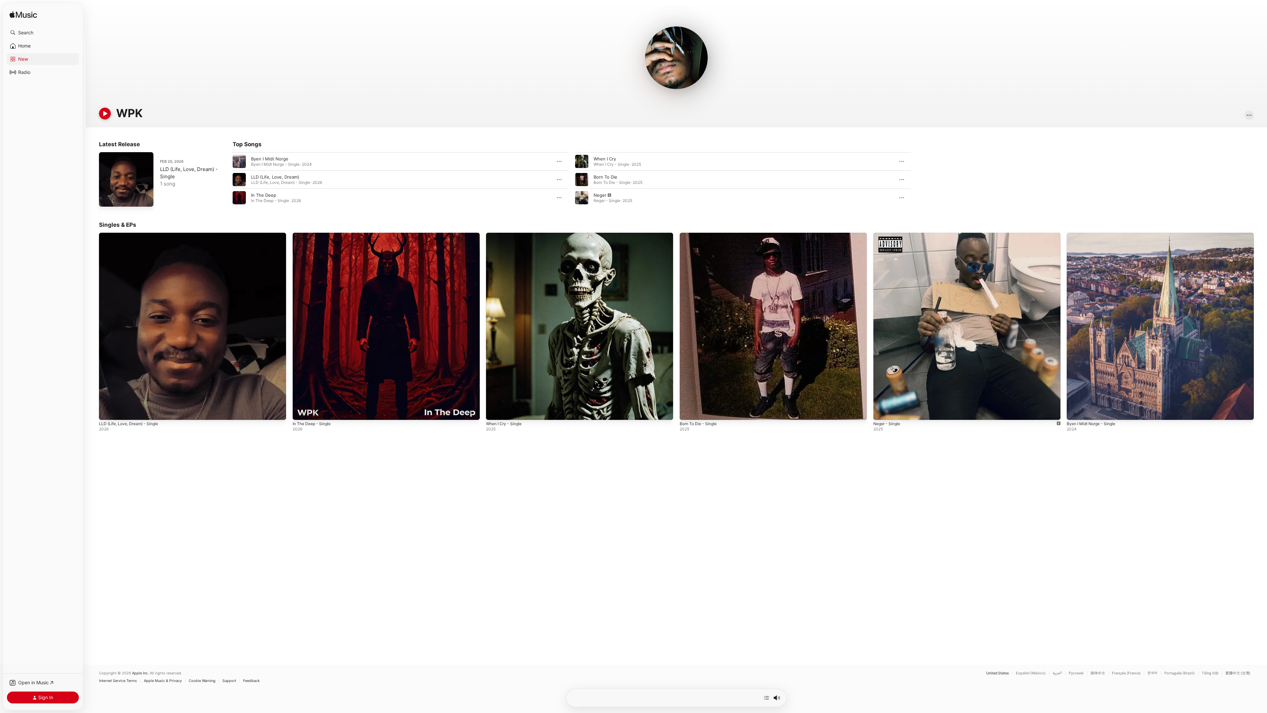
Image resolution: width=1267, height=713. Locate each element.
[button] (43, 32)
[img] (23, 15)
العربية (1057, 673)
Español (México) (1031, 673)
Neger (600, 195)
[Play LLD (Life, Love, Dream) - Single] (107, 198)
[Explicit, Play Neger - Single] (882, 412)
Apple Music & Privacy (163, 681)
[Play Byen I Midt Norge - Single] (1075, 412)
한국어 (1152, 673)
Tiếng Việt (1210, 673)
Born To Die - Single (700, 235)
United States (997, 673)
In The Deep (263, 195)
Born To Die (605, 177)
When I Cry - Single (506, 235)
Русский (1076, 673)
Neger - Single (888, 235)
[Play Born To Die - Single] (688, 412)
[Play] (105, 113)
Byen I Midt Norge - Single (1094, 235)
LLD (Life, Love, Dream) (275, 177)
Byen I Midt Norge (269, 158)
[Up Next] (766, 697)
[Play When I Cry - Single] (494, 412)
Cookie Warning (202, 681)
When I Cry (605, 158)
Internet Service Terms (118, 681)
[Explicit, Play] (581, 197)
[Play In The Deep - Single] (301, 412)
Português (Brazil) (1179, 673)
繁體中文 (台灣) (1238, 673)
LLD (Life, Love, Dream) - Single (131, 235)
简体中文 (1097, 673)
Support (229, 681)
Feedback (251, 681)
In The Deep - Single (314, 235)
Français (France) (1126, 673)
